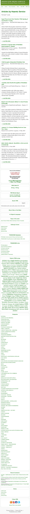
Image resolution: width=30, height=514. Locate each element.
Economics (5, 271)
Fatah (26, 272)
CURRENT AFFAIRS (5, 439)
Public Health (10, 297)
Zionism (15, 310)
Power (22, 296)
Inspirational (19, 281)
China (22, 263)
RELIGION (3, 414)
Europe (9, 272)
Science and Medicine (22, 299)
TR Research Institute (5, 251)
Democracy (4, 269)
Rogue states (4, 299)
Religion (21, 297)
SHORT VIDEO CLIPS (5, 462)
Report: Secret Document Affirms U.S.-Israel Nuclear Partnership (15, 102)
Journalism (6, 286)
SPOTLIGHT (3, 374)
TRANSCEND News (5, 319)
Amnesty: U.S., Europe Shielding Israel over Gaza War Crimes (14, 128)
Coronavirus (6, 266)
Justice (11, 287)
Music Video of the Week (6, 468)
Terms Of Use (3, 492)
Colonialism (19, 265)
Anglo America (15, 260)
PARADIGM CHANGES (5, 404)
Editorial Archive (4, 226)
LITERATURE (3, 434)
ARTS (2, 418)
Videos (18, 6)
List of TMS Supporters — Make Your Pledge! (15, 181)
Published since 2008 (15, 511)
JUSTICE (3, 354)
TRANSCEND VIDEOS (5, 320)
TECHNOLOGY (4, 344)
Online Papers (4, 228)
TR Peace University (5, 248)
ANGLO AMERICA (4, 351)
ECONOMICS (3, 422)
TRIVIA (2, 433)
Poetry (13, 296)
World (26, 309)
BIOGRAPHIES (4, 325)
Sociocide (14, 300)
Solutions (19, 300)
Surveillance (21, 302)
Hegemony (19, 278)
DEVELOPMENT (4, 425)
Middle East (24, 288)
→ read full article (5, 41)
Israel (23, 283)
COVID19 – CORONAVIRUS (6, 445)
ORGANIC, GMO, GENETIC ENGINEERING (9, 405)
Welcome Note (4, 231)
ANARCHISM (3, 427)
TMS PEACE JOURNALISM (6, 327)
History (25, 278)
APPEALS (3, 376)
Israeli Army (11, 285)
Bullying (12, 263)
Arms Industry (11, 262)
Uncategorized (4, 464)
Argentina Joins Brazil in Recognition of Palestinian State (14, 83)
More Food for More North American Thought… (19, 477)
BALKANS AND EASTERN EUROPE (8, 362)
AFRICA (2, 347)
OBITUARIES (3, 456)
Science (14, 299)
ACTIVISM (3, 348)
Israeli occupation (19, 285)
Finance (4, 274)
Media (19, 288)
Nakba (5, 291)
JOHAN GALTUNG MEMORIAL (7, 317)
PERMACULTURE (4, 428)
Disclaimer (3, 493)
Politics (17, 296)
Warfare (21, 307)
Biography (4, 263)
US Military (11, 306)
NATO (9, 291)
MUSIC (2, 436)
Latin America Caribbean (20, 286)
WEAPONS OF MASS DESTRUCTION (8, 336)
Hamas (9, 278)
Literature (4, 288)
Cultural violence (21, 268)
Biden (21, 262)
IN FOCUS (3, 345)
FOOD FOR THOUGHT (5, 451)
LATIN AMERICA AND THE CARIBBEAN (9, 373)
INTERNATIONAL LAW (5, 381)
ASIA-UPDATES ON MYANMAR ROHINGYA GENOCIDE (12, 361)
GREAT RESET (4, 421)
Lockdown (9, 288)
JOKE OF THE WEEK (5, 458)
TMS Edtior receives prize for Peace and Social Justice (12, 237)
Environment (20, 271)
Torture (26, 302)
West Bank (5, 309)
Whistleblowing (12, 309)
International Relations (8, 283)
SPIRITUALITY (4, 453)
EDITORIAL (3, 316)
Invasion (16, 283)
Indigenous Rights (6, 281)
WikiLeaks (22, 309)
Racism (16, 297)
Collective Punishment (11, 265)
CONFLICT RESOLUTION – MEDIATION (9, 330)
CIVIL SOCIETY (4, 438)
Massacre (14, 288)
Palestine (10, 294)
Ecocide (26, 269)
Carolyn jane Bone (5, 477)
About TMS (22, 6)
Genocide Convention (13, 276)
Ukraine (10, 304)
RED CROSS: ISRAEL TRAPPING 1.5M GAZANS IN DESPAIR (15, 144)
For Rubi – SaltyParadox (6, 474)
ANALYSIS (3, 341)
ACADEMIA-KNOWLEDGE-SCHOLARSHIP (9, 388)
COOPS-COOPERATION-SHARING (8, 331)
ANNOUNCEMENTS (5, 324)
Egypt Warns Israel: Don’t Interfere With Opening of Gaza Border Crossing (15, 19)
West (26, 307)
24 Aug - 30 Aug (15, 187)
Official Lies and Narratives (19, 292)
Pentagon (8, 296)
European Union (16, 273)
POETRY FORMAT (4, 455)
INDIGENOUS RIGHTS (5, 402)
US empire (4, 306)
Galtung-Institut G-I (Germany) (7, 254)
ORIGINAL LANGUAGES (6, 459)
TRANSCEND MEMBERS (6, 334)
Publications (3, 229)
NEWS (2, 353)
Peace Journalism (12, 6)
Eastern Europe (20, 269)
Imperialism (20, 279)
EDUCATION (3, 365)
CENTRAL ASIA (4, 367)
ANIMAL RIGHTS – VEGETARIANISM (8, 444)
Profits (26, 296)
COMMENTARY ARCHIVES (6, 465)
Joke (25, 285)
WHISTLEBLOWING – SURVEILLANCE (9, 401)
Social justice (8, 300)
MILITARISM (3, 339)
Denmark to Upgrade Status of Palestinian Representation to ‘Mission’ (12, 45)
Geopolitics (22, 276)
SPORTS (3, 448)
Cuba (15, 268)
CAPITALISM (3, 391)
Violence (17, 306)
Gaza (25, 274)
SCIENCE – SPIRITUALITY (6, 447)
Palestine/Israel (18, 294)
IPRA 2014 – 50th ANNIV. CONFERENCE (9, 467)
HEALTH (3, 399)
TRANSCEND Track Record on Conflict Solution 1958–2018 (13, 238)
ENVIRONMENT (4, 393)
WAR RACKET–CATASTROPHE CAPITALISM (10, 356)
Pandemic (24, 294)
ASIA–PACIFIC (4, 357)
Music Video (25, 289)
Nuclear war (20, 291)
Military (4, 289)
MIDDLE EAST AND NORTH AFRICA (8, 377)
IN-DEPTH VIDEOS (5, 461)
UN (13, 304)
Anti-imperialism (24, 260)
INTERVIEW (3, 419)
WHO (17, 309)
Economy (11, 271)
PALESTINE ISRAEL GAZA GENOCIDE (9, 379)
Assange (17, 262)
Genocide (4, 276)
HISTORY (3, 398)
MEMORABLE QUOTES (6, 350)
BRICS (8, 263)
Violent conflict (24, 306)
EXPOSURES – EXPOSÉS (6, 396)
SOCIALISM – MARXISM (6, 394)
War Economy (15, 307)
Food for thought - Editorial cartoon (15, 274)
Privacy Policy (4, 495)
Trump (3, 304)
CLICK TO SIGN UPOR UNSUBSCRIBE (15, 195)
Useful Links (3, 490)
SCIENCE (3, 411)
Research (26, 297)
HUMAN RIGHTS (4, 342)
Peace (3, 296)
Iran (20, 283)
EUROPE (3, 368)
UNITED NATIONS (4, 385)
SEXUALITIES (4, 441)
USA (26, 304)
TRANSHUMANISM (5, 416)
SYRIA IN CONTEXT (5, 384)
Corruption (13, 266)
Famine (22, 272)
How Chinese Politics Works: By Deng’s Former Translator (12, 220)
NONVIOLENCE (4, 333)
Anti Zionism (5, 262)
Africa (8, 260)
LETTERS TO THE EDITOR (6, 442)
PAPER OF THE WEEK (5, 322)
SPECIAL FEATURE (5, 413)
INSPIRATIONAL (4, 450)
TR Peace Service (4, 249)
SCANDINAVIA (4, 382)
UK (7, 304)
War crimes (8, 307)
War (3, 307)
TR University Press (5, 252)
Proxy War (4, 297)
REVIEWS (3, 407)
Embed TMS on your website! (15, 505)
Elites (14, 271)
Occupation (9, 292)
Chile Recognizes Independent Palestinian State (13, 62)
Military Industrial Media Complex (14, 289)
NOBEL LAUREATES (5, 328)
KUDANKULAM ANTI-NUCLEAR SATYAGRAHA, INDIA (12, 430)
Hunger (14, 279)
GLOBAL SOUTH (4, 371)
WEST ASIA (3, 387)
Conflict (25, 265)
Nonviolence (14, 291)
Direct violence (12, 269)
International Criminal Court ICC (20, 282)
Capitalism (18, 263)
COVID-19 (20, 266)
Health (14, 278)
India (25, 279)
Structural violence (13, 302)
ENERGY (3, 359)
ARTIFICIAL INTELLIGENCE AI (7, 390)
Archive (6, 6)
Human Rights (7, 279)
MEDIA (2, 370)
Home (2, 6)
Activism (4, 260)
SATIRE (2, 408)
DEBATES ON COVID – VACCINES (8, 410)
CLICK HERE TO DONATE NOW (15, 173)
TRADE (2, 424)
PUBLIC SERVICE (4, 431)
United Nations (19, 304)
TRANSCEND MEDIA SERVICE (13, 1)
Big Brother (25, 262)
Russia (10, 299)
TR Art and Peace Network (6, 246)
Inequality (13, 281)
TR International (4, 245)
